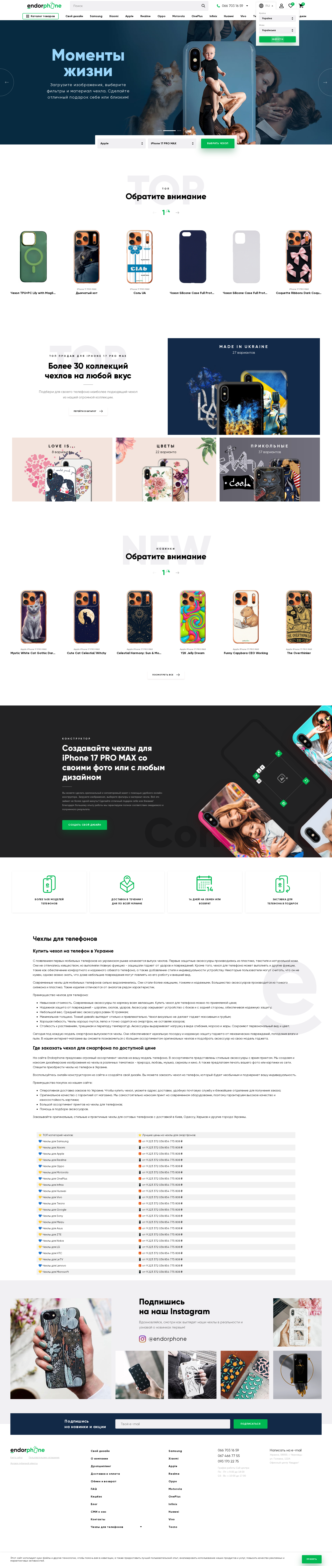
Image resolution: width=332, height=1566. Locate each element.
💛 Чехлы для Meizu (51, 1222)
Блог (94, 1504)
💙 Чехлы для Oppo (51, 1166)
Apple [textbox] (104, 143)
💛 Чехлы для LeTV (50, 1259)
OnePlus (197, 16)
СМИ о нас (98, 1511)
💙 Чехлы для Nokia (51, 1240)
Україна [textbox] (267, 18)
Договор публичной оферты (24, 1463)
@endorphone (168, 1339)
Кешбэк (96, 1496)
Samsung (96, 16)
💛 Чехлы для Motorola (53, 1172)
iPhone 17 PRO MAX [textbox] (163, 143)
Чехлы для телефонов (107, 1527)
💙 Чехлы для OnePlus (52, 1178)
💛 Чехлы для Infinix (51, 1184)
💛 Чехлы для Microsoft (53, 1271)
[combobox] (277, 18)
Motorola (178, 16)
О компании (99, 1458)
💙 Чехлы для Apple (51, 1153)
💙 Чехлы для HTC (50, 1253)
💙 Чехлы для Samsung (53, 1141)
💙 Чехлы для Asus (50, 1228)
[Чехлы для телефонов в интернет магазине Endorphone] (44, 6)
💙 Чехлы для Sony (50, 1215)
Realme (145, 16)
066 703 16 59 (232, 6)
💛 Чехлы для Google (52, 1209)
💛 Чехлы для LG (49, 1247)
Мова (261, 25)
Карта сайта (16, 1457)
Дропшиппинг (101, 1466)
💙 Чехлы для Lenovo (52, 1265)
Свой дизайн (74, 16)
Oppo (161, 16)
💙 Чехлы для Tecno (51, 1203)
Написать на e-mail (286, 1450)
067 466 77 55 (229, 1456)
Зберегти (277, 39)
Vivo (243, 16)
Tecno (173, 1527)
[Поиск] (203, 5)
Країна (262, 13)
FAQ (94, 1489)
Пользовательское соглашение (44, 1457)
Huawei (229, 16)
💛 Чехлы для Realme (52, 1160)
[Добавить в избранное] (54, 229)
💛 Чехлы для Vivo (50, 1197)
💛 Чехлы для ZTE (49, 1234)
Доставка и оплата (105, 1473)
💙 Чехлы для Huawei (52, 1191)
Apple (129, 16)
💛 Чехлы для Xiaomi (51, 1147)
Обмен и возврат (104, 1481)
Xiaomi (113, 16)
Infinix (213, 16)
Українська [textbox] (269, 30)
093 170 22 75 (228, 1461)
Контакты (98, 1519)
